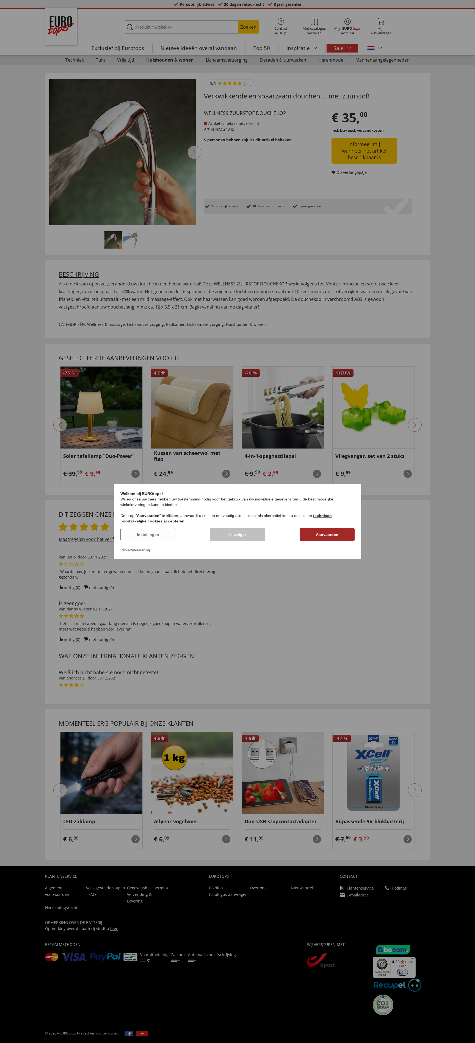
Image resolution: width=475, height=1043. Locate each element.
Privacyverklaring (135, 550)
